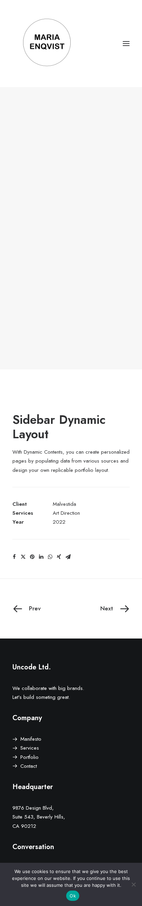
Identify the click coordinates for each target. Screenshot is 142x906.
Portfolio (29, 757)
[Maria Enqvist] (71, 43)
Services (29, 748)
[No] (133, 884)
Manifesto (30, 739)
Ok (73, 895)
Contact (28, 766)
